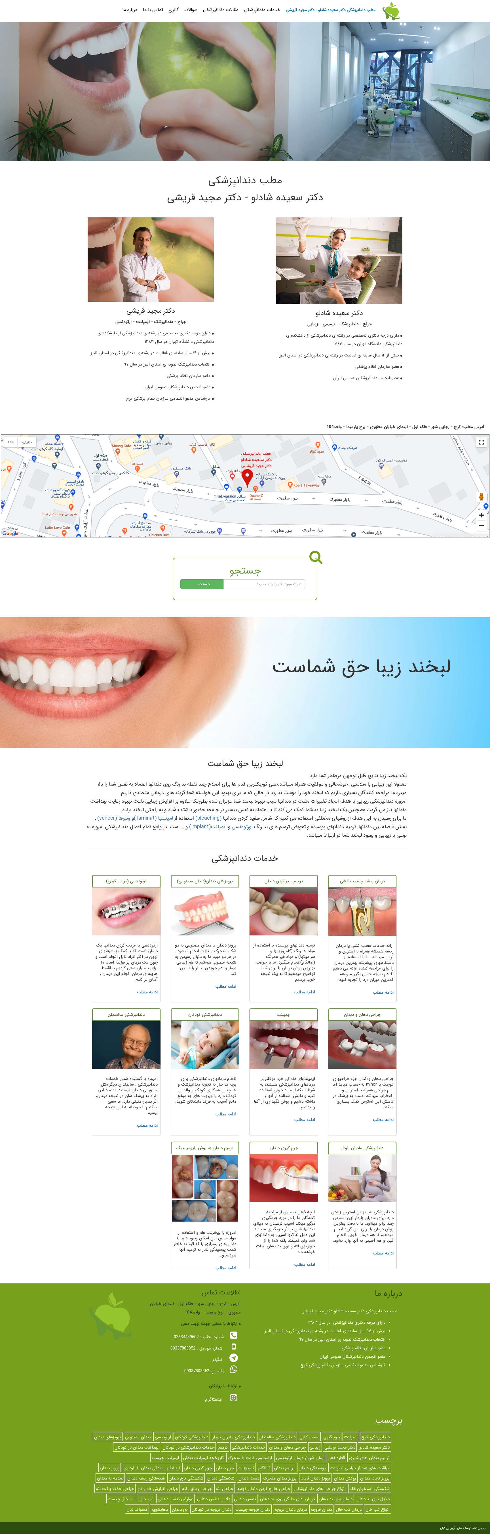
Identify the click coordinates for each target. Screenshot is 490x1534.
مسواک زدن (136, 1509)
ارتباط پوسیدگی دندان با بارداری (151, 1468)
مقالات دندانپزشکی (220, 9)
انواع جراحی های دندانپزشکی (320, 1488)
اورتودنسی (242, 827)
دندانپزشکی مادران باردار (233, 1437)
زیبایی (315, 1447)
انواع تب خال (378, 1509)
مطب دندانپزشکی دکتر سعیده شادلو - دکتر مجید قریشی (330, 10)
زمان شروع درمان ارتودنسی (300, 1458)
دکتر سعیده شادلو (374, 1447)
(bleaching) (208, 818)
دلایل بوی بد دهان (373, 1499)
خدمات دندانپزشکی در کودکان (188, 1447)
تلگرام (218, 1359)
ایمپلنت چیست (165, 1458)
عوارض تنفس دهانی (175, 1499)
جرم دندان (225, 1468)
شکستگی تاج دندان (186, 1478)
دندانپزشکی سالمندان (277, 1437)
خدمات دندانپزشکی (262, 9)
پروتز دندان (109, 1468)
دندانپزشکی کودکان (191, 1437)
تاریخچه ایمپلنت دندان (203, 1458)
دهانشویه (159, 1509)
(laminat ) (145, 818)
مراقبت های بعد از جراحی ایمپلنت (360, 1468)
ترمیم (223, 1447)
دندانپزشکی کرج (376, 1437)
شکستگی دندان (221, 1478)
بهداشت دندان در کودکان (137, 1447)
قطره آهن (336, 1458)
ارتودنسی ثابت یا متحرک (250, 1458)
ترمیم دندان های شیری (369, 1458)
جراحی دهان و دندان (287, 1447)
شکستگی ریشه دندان (146, 1478)
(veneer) (107, 818)
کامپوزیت (246, 1468)
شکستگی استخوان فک (370, 1488)
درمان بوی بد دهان (335, 1499)
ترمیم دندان (284, 1468)
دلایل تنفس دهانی (213, 1499)
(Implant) (200, 827)
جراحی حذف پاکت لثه (115, 1488)
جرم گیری (331, 1437)
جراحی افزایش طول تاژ (158, 1488)
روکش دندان (345, 1478)
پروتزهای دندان (107, 1437)
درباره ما (129, 9)
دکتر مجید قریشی (339, 1447)
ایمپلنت (219, 827)
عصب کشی (309, 1437)
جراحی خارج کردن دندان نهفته (263, 1488)
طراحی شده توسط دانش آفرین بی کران (463, 1528)
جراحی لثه (224, 1488)
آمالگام (264, 1468)
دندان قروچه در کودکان (211, 1509)
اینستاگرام (214, 1399)
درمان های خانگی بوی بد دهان (287, 1499)
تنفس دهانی (245, 1499)
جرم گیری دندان (198, 1468)
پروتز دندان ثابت (315, 1478)
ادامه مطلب (383, 992)
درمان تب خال (349, 1509)
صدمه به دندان (110, 1478)
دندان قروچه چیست (252, 1509)
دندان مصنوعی (138, 1437)
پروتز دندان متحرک (280, 1478)
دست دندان (248, 1478)
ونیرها (124, 818)
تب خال (147, 1499)
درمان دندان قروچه (290, 1509)
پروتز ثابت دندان (375, 1478)
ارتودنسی (163, 1437)
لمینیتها (165, 818)
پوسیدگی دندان (312, 1468)
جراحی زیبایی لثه (197, 1488)
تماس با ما (153, 9)
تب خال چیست (122, 1499)
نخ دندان (180, 1509)
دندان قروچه (321, 1509)
